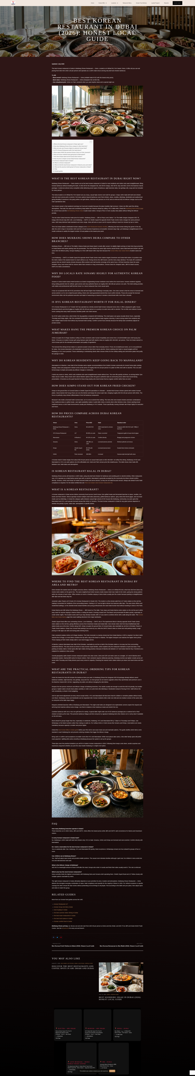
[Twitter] (57, 937)
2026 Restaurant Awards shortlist (97, 226)
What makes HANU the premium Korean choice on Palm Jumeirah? (72, 152)
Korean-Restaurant (107, 44)
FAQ (56, 169)
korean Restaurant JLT (61, 904)
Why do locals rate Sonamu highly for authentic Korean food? (70, 148)
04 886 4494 (119, 1034)
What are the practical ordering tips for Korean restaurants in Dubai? (73, 167)
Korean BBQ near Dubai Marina (120, 251)
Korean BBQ (102, 3)
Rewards (166, 3)
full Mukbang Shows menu (75, 211)
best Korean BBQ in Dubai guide (68, 730)
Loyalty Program (155, 3)
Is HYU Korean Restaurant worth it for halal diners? (67, 150)
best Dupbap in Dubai (60, 910)
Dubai (90, 44)
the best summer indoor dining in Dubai (66, 912)
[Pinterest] (61, 937)
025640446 (60, 1036)
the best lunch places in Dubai (63, 918)
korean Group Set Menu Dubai (63, 907)
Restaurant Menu (127, 3)
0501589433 (90, 1036)
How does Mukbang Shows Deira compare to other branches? (70, 146)
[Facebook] (53, 937)
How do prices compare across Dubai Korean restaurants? (69, 158)
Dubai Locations (79, 963)
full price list (65, 928)
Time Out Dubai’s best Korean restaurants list (98, 483)
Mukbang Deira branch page (134, 208)
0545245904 (72, 1069)
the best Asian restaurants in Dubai (64, 915)
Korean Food (96, 44)
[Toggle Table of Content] (90, 141)
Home (92, 3)
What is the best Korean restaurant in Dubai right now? (68, 144)
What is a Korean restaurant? (62, 162)
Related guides (59, 171)
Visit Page (58, 1038)
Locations (113, 3)
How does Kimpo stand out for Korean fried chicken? (68, 156)
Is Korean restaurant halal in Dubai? (63, 160)
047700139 (104, 1068)
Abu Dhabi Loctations (67, 963)
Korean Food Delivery (141, 3)
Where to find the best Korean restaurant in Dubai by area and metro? (73, 165)
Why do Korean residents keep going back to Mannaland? (69, 154)
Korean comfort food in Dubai (63, 921)
